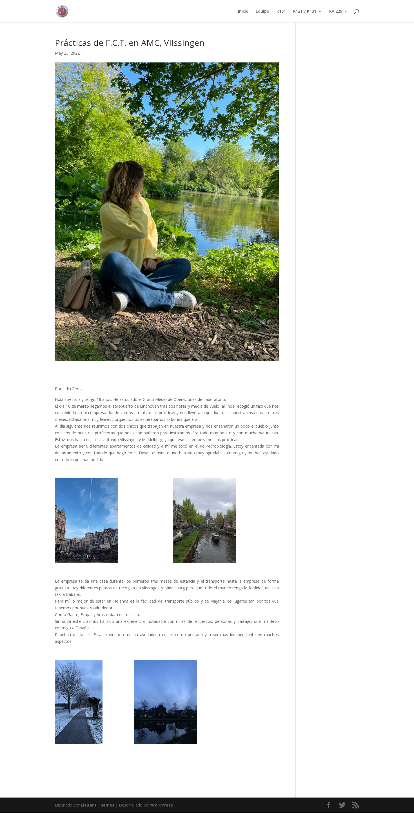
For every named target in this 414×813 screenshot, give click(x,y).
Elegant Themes (97, 805)
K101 (281, 11)
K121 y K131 (304, 11)
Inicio (243, 11)
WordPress (162, 805)
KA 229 (335, 11)
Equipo (262, 11)
